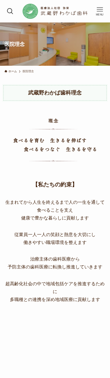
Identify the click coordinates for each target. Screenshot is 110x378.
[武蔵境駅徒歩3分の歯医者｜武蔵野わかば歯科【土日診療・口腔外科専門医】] (55, 11)
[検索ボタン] (10, 11)
